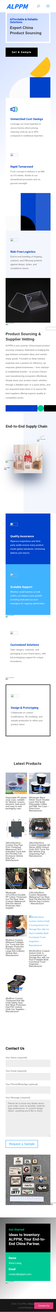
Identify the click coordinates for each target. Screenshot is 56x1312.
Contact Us (43, 1305)
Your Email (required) (16, 1071)
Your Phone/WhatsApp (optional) (22, 1084)
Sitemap (32, 1304)
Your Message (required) (18, 1097)
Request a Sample (22, 1144)
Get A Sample (21, 52)
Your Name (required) (16, 1057)
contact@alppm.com (20, 1274)
